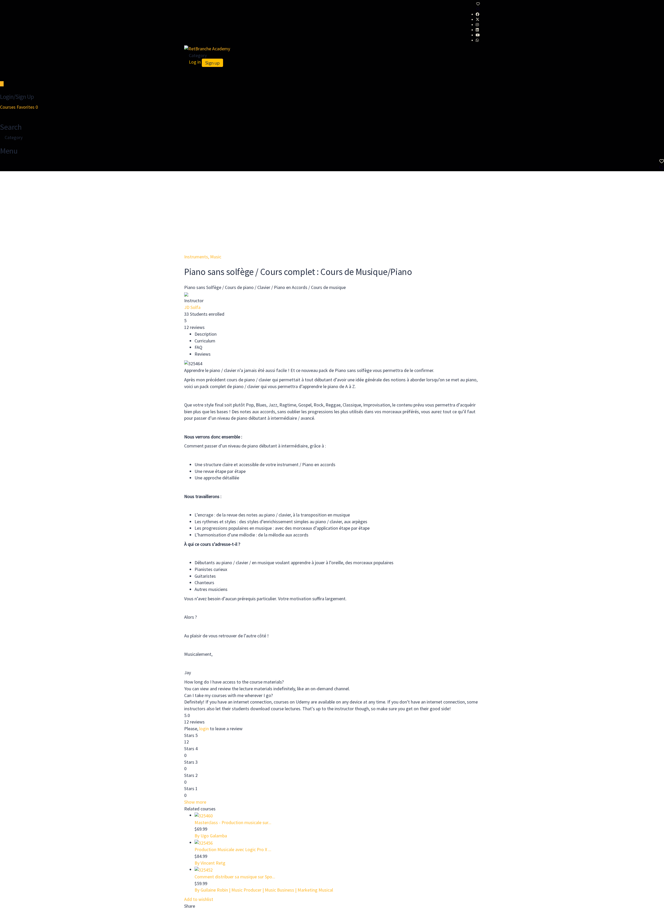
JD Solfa (192, 307)
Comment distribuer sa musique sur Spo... (235, 877)
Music (215, 257)
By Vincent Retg (210, 863)
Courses (8, 107)
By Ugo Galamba (211, 836)
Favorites (27, 107)
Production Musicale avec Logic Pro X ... (233, 849)
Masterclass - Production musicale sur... (233, 822)
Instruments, (197, 257)
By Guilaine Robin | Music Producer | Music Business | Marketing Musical (264, 890)
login (204, 729)
